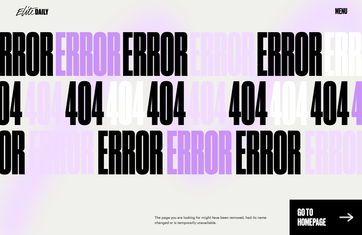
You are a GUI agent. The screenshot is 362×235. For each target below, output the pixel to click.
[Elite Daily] (32, 11)
